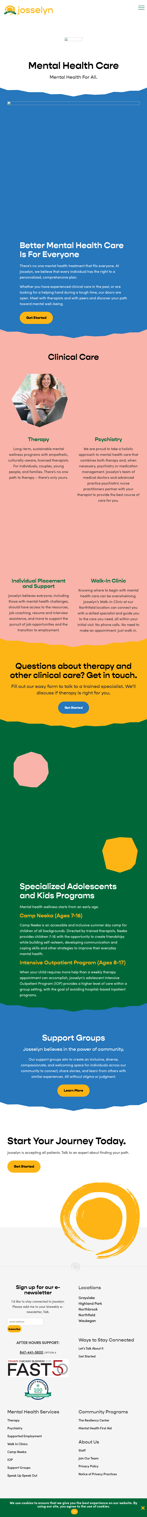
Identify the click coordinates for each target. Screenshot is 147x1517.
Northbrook (88, 1308)
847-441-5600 (31, 1351)
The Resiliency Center (94, 1420)
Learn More (73, 1090)
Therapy (38, 439)
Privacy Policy (88, 1466)
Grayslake (87, 1297)
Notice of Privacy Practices (98, 1474)
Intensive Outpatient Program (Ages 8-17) (73, 962)
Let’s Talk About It (91, 1348)
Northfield (87, 1314)
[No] (142, 1507)
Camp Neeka (16, 1451)
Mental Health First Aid (95, 1428)
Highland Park (90, 1303)
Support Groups (18, 1467)
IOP (10, 1459)
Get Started (36, 317)
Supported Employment (24, 1436)
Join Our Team (89, 1458)
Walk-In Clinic (108, 581)
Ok (74, 1511)
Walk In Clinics (17, 1444)
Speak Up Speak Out (22, 1475)
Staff (82, 1450)
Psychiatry (108, 439)
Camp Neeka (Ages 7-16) (51, 915)
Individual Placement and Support (38, 583)
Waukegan (87, 1320)
